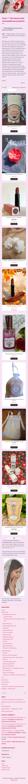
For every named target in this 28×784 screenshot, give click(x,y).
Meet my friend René (8, 666)
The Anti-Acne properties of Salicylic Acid (12, 699)
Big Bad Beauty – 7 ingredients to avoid (12, 708)
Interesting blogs (6, 650)
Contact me (5, 684)
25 (7, 87)
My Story (5, 653)
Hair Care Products (8, 632)
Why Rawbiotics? (7, 670)
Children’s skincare (7, 630)
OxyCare (5, 641)
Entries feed (5, 765)
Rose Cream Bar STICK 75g (14, 126)
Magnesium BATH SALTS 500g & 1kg (14, 527)
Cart (3, 677)
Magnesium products (8, 637)
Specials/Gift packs (8, 645)
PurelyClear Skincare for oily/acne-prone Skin (14, 620)
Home (3, 610)
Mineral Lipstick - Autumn (14, 306)
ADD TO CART (14, 131)
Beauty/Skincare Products (9, 614)
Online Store (5, 612)
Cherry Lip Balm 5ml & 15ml (14, 486)
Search (4, 80)
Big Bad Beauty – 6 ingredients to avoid (13, 668)
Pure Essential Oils (7, 643)
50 (9, 87)
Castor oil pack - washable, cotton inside (14, 442)
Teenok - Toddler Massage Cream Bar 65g (14, 260)
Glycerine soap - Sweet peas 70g (14, 174)
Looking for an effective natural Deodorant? (14, 675)
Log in (3, 763)
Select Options (14, 224)
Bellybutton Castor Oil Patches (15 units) (14, 400)
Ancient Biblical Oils (8, 639)
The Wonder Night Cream (9, 661)
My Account (5, 680)
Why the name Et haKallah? (10, 655)
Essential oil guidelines (9, 663)
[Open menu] (25, 7)
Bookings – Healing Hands (8, 688)
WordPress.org (5, 769)
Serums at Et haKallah (8, 672)
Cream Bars (6, 628)
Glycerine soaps (8, 616)
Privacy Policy (5, 682)
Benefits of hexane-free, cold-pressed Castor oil (13, 658)
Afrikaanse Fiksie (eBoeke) (10, 648)
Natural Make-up (7, 623)
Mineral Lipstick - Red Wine (14, 217)
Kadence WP (14, 780)
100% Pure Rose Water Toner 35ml (14, 354)
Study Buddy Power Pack (9, 626)
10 (5, 87)
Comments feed (6, 767)
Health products (7, 634)
